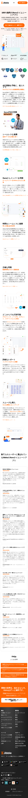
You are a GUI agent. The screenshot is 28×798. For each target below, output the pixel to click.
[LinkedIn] (1, 775)
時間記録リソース (6, 741)
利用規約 (7, 791)
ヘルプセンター (19, 735)
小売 (16, 726)
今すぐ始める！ (22, 2)
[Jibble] (5, 3)
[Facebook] (3, 775)
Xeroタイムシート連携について (10, 239)
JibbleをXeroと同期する (16, 411)
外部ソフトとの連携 (6, 727)
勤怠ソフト (4, 715)
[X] (11, 775)
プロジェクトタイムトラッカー (6, 724)
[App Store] (5, 762)
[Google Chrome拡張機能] (14, 765)
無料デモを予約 (19, 743)
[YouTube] (8, 775)
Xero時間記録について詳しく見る (10, 150)
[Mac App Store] (23, 762)
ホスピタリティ (19, 722)
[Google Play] (14, 762)
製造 (16, 717)
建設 (16, 715)
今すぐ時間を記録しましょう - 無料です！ (14, 700)
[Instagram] (6, 775)
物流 (16, 720)
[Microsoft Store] (5, 765)
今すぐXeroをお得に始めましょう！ (11, 106)
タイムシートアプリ (6, 717)
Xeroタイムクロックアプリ (14, 322)
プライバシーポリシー (17, 791)
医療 (16, 724)
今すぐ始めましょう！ (8, 420)
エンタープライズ (20, 713)
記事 (2, 743)
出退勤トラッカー (6, 713)
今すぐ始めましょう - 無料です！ (14, 25)
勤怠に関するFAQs (20, 741)
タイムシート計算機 (6, 735)
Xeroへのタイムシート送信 (9, 286)
